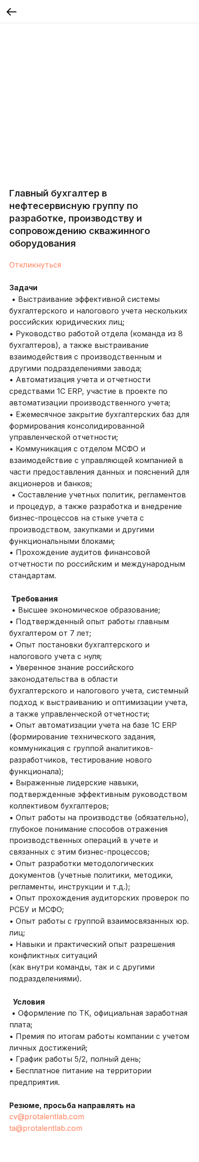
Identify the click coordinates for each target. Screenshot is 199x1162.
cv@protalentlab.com (46, 1116)
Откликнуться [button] (35, 264)
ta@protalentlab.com (45, 1128)
